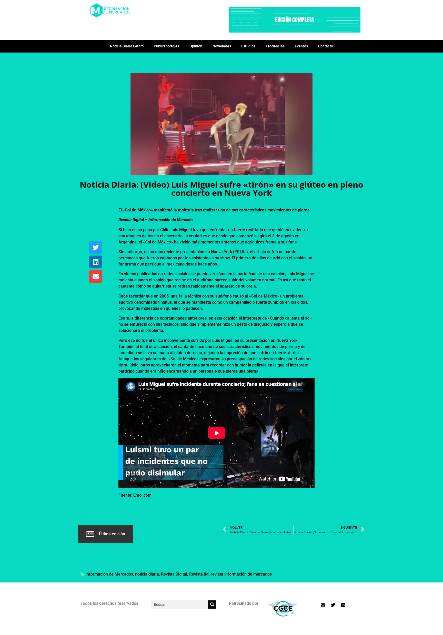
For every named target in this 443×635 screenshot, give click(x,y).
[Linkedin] (95, 261)
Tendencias (275, 46)
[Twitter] (95, 247)
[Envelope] (95, 276)
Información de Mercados (109, 574)
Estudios (248, 46)
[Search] (212, 604)
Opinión (195, 46)
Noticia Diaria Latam (127, 46)
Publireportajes (166, 46)
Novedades (222, 46)
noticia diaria (147, 574)
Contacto (325, 46)
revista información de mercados (241, 574)
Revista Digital (174, 574)
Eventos (301, 46)
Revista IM (199, 574)
